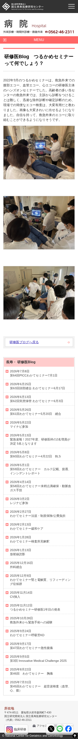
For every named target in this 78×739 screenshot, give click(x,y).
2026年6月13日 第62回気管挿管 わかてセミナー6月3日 (36, 399)
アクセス (42, 725)
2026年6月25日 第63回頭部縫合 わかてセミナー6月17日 (37, 386)
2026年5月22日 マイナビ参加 (20, 424)
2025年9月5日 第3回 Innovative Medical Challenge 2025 (38, 658)
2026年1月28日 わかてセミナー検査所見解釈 (29, 539)
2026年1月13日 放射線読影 (20, 552)
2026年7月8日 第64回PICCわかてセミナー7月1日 (33, 373)
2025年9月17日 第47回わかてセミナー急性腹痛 (31, 646)
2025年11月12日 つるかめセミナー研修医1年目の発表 (35, 607)
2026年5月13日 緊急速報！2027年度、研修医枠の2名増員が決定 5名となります (40, 439)
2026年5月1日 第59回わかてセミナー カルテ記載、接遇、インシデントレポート (40, 469)
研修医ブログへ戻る (24, 342)
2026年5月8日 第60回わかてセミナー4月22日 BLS (35, 454)
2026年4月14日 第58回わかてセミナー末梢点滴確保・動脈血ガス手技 (40, 486)
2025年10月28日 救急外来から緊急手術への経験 (31, 620)
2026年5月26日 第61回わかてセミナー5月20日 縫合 (35, 411)
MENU (39, 40)
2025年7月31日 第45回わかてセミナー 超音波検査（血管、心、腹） (40, 686)
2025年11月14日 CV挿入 (21, 594)
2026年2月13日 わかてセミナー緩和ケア (26, 526)
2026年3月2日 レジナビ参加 (19, 501)
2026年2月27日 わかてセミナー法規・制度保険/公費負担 (37, 513)
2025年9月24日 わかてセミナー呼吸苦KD (27, 633)
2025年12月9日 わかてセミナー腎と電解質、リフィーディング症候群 (40, 580)
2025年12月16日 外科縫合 (21, 565)
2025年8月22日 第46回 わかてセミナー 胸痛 (31, 671)
